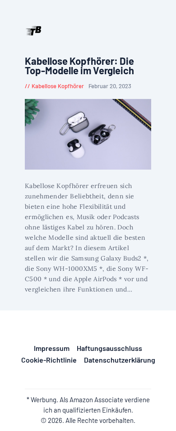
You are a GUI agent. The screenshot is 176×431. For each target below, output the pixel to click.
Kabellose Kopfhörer (58, 86)
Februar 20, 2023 (109, 86)
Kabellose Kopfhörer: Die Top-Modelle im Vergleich (79, 66)
